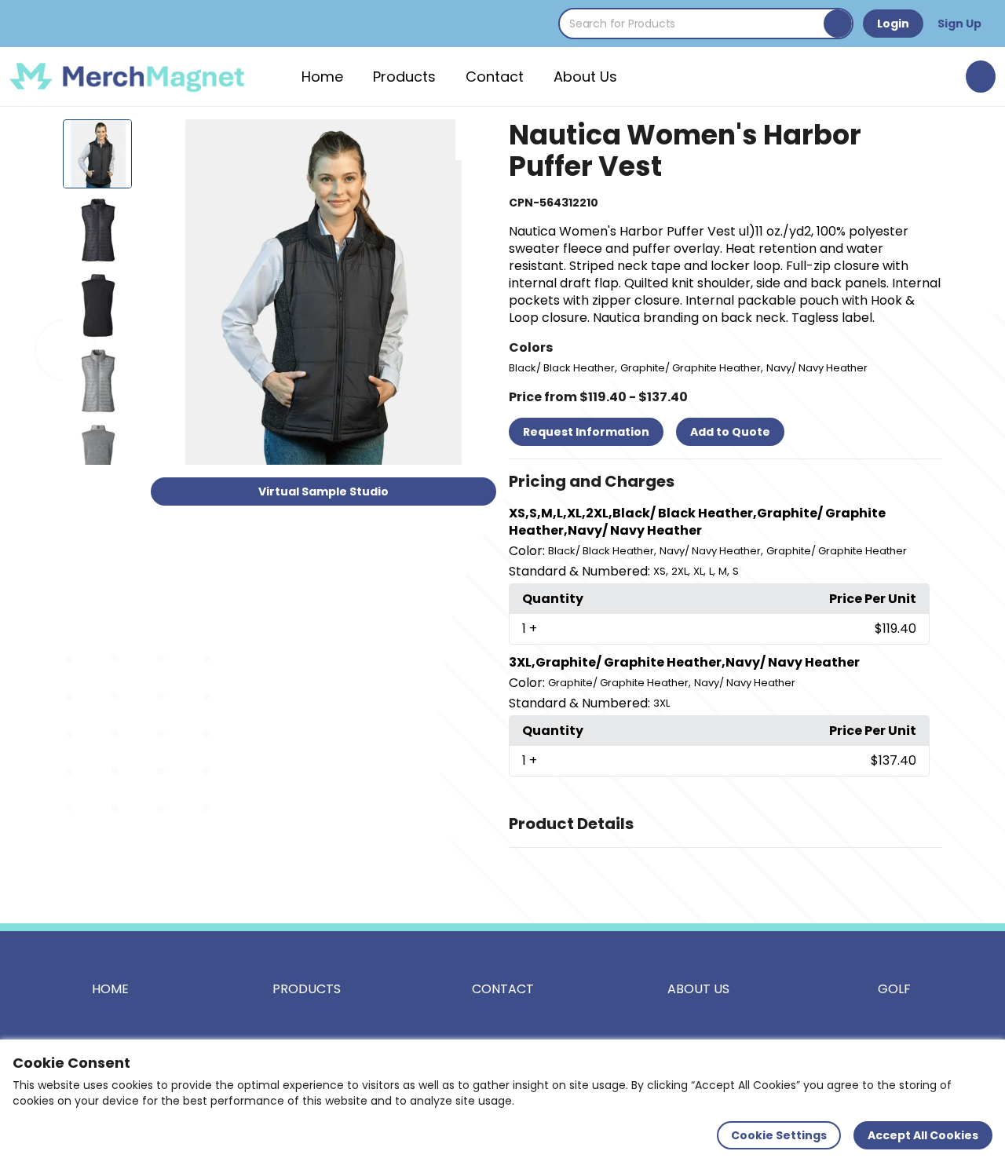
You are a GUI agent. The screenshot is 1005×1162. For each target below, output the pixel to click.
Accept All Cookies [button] (923, 1135)
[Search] (838, 23)
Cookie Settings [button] (779, 1135)
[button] (725, 482)
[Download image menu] (476, 140)
